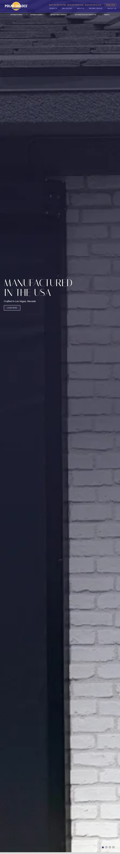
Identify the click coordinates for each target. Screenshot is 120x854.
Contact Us (111, 8)
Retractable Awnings (59, 15)
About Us (80, 8)
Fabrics (106, 15)
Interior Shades (16, 15)
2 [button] (106, 847)
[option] (60, 427)
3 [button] (110, 847)
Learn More (12, 308)
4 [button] (113, 847)
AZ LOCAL (94, 5)
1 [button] (103, 847)
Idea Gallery (67, 8)
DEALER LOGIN (110, 5)
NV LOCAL (76, 5)
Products (53, 8)
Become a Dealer (95, 8)
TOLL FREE (58, 5)
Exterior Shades (36, 15)
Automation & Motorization (85, 15)
